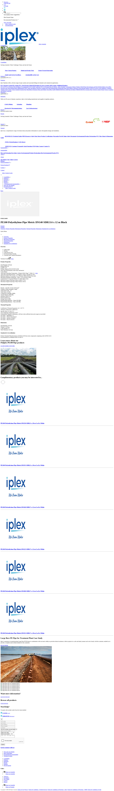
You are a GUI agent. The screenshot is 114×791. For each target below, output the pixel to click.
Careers (5, 780)
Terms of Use (21, 789)
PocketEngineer (9, 25)
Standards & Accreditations (48, 228)
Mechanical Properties (20, 228)
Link (36, 273)
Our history (6, 778)
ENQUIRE (12, 346)
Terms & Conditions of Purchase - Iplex (57, 789)
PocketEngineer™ (8, 186)
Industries (3, 92)
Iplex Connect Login (10, 24)
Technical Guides (8, 756)
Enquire (2, 226)
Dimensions (39, 228)
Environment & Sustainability (11, 754)
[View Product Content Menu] (1, 234)
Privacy (5, 782)
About (2, 154)
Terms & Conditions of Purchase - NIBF (77, 789)
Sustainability (4, 147)
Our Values (6, 779)
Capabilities (3, 45)
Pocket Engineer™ (5, 162)
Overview (3, 228)
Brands (2, 109)
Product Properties (10, 228)
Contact (3, 167)
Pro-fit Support (7, 765)
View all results (7, 22)
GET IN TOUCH (5, 697)
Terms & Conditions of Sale (94, 789)
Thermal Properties (31, 228)
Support (2, 124)
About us (6, 776)
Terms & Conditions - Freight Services (37, 789)
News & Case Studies (9, 751)
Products (3, 76)
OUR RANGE (4, 703)
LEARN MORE (5, 346)
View (12, 258)
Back (2, 190)
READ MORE (4, 645)
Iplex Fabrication (8, 753)
